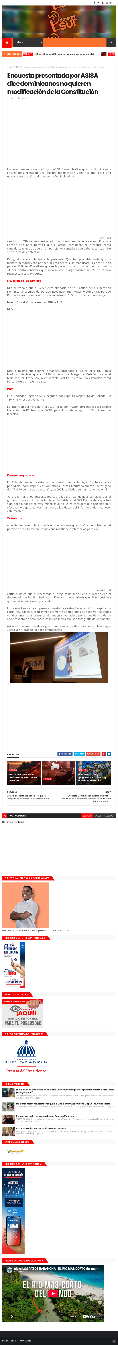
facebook (109, 816)
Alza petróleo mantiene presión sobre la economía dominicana (23, 777)
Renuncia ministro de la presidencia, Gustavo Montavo (45, 1116)
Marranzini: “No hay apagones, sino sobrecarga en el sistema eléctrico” (92, 777)
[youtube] (102, 2)
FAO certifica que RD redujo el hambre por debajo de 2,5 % (47, 54)
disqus (98, 816)
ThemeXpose (25, 1341)
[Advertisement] (51, 136)
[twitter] (98, 2)
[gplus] (111, 2)
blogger (87, 816)
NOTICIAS (94, 54)
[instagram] (106, 2)
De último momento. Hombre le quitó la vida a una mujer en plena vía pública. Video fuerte (63, 1103)
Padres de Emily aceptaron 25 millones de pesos (41, 1128)
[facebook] (94, 2)
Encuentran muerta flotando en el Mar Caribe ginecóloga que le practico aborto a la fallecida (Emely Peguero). (65, 1091)
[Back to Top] (114, 1341)
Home (9, 67)
